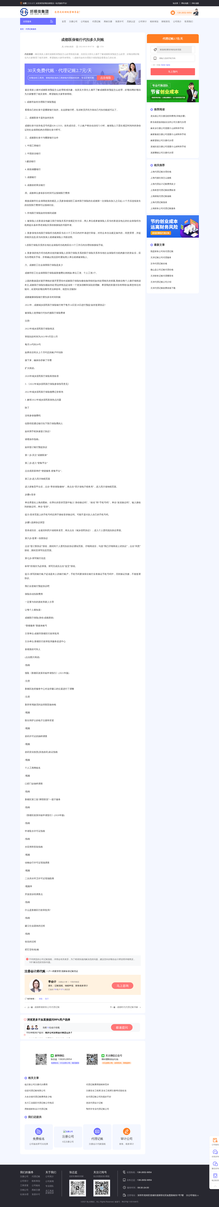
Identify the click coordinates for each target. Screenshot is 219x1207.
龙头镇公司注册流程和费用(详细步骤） (168, 116)
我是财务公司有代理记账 (161, 251)
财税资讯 (165, 21)
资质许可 (119, 21)
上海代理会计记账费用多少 (162, 184)
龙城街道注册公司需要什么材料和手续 (168, 146)
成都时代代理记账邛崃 (127, 1007)
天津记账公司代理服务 (160, 257)
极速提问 (122, 1027)
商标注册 (108, 21)
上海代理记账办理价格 (160, 172)
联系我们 (189, 21)
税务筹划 (154, 21)
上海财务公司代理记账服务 (162, 208)
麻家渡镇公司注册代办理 (161, 140)
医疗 (47, 998)
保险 (40, 998)
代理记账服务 (31, 29)
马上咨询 (123, 985)
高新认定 (131, 21)
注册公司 (73, 21)
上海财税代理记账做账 (160, 196)
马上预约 (173, 71)
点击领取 (105, 77)
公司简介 (177, 21)
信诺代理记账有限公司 (35, 1091)
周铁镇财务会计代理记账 (36, 1109)
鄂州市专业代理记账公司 (97, 1109)
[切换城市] (31, 3)
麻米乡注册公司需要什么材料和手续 (167, 128)
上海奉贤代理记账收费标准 (162, 190)
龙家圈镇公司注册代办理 (161, 153)
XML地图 (195, 3)
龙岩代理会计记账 (94, 1103)
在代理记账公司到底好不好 (98, 1097)
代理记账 (96, 21)
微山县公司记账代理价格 (161, 270)
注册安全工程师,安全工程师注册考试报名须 (106, 1091)
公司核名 (85, 21)
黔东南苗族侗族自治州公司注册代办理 (168, 122)
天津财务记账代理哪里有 (161, 276)
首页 (64, 21)
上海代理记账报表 (158, 202)
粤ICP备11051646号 (130, 1201)
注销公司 (24, 1189)
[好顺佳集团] (34, 12)
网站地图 (184, 3)
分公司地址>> (192, 1195)
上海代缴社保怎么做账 (160, 178)
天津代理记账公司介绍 (160, 282)
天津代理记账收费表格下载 (162, 288)
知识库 (175, 3)
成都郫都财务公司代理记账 (47, 1007)
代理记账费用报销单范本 (97, 1084)
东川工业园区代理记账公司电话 (39, 1103)
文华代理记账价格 (158, 264)
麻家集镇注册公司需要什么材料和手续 (168, 134)
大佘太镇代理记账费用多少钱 (38, 1097)
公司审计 (142, 21)
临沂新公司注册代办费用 (36, 1084)
